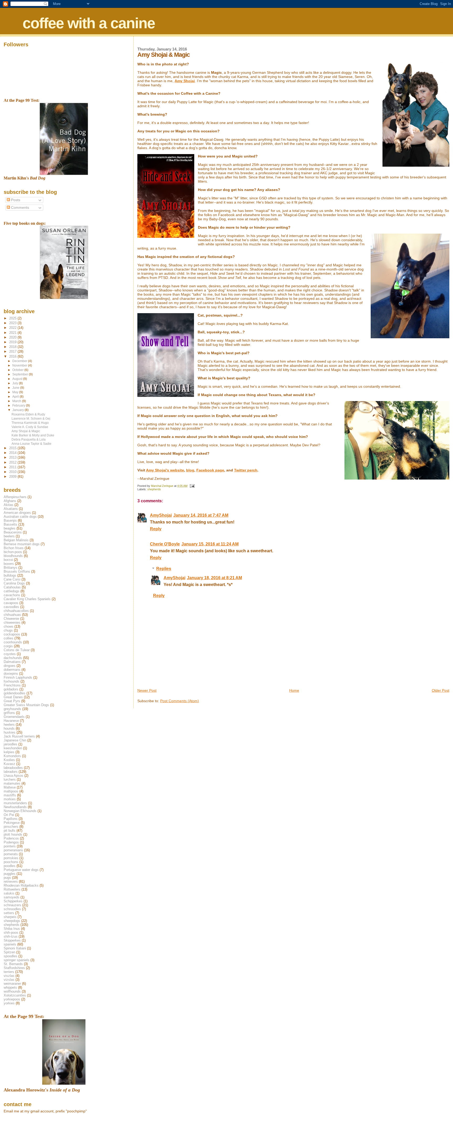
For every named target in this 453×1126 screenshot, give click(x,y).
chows (8, 626)
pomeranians (13, 850)
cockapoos (12, 634)
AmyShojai (161, 515)
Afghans (10, 501)
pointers (10, 846)
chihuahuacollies (16, 611)
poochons (11, 862)
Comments (19, 208)
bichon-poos (13, 552)
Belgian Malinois (16, 540)
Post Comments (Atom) (179, 701)
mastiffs (10, 795)
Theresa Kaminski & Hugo (30, 422)
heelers (9, 725)
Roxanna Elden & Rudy (28, 414)
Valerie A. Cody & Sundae (30, 427)
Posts (15, 200)
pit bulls (9, 830)
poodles (9, 866)
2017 (13, 351)
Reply (155, 529)
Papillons (11, 819)
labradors (11, 772)
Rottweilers (12, 889)
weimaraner (12, 984)
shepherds (154, 489)
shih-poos (11, 932)
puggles (9, 874)
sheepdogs (12, 921)
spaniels (10, 944)
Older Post (440, 690)
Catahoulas (12, 587)
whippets (10, 987)
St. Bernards (13, 964)
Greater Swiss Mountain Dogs (26, 705)
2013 (13, 457)
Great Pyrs (12, 701)
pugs (7, 878)
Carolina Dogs (14, 583)
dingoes (9, 666)
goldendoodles (14, 693)
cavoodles (11, 607)
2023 (13, 323)
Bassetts (10, 524)
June (16, 388)
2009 (13, 476)
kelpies (9, 752)
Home (294, 690)
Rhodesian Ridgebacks (21, 885)
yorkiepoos (12, 999)
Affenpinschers (15, 497)
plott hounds (13, 834)
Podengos (11, 842)
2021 (13, 333)
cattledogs (11, 591)
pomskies (11, 858)
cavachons (12, 595)
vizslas (9, 980)
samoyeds (11, 897)
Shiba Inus (12, 929)
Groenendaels (14, 717)
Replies (163, 569)
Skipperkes (12, 940)
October (18, 370)
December (20, 361)
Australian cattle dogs (20, 517)
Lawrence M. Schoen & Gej (31, 418)
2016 (13, 356)
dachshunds (13, 658)
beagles (9, 528)
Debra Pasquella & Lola (29, 439)
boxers (9, 564)
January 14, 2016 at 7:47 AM (200, 515)
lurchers (10, 779)
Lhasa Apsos (13, 776)
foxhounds (11, 681)
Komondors (12, 756)
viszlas (9, 976)
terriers (9, 972)
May (15, 392)
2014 (13, 453)
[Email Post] (191, 485)
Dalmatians (12, 662)
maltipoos (11, 791)
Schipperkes (13, 901)
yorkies (9, 1003)
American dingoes (17, 513)
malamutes (12, 783)
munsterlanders (15, 803)
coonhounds (13, 642)
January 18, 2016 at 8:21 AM (214, 578)
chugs (8, 630)
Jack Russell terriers (19, 736)
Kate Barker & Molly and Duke (33, 435)
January (18, 410)
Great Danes (13, 697)
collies (8, 638)
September (20, 374)
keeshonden (13, 748)
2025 (13, 318)
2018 (13, 347)
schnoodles (12, 909)
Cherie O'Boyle (165, 544)
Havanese (11, 721)
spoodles (10, 956)
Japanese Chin (15, 740)
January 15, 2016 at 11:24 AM (210, 544)
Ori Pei (9, 815)
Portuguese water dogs (21, 870)
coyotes (10, 654)
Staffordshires (14, 968)
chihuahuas (12, 615)
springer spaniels (16, 960)
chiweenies (12, 622)
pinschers (11, 827)
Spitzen (9, 952)
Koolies (9, 760)
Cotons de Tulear (17, 650)
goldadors (11, 689)
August (17, 379)
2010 (13, 472)
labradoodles (13, 768)
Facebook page (210, 470)
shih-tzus (11, 936)
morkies (10, 799)
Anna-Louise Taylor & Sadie (31, 443)
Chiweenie (11, 619)
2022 (13, 328)
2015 (13, 448)
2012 (13, 462)
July (15, 383)
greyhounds (12, 709)
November (20, 365)
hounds (9, 728)
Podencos (11, 838)
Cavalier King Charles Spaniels (27, 599)
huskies (9, 732)
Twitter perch (245, 470)
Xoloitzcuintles (15, 995)
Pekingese (12, 823)
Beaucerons (13, 532)
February (19, 405)
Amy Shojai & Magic (26, 431)
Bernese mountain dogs (22, 544)
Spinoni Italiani (15, 948)
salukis (9, 893)
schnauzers (12, 905)
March (17, 401)
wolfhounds (12, 991)
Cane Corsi (12, 579)
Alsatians (11, 509)
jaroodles (10, 744)
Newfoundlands (15, 807)
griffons (9, 713)
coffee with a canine (89, 23)
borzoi (8, 560)
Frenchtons (12, 685)
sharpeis (10, 917)
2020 (13, 337)
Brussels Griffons (17, 571)
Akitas (8, 505)
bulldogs (10, 575)
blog (190, 470)
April (16, 396)
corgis (8, 646)
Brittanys (10, 568)
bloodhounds (13, 556)
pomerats (11, 854)
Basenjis (10, 520)
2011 (13, 467)
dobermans (12, 670)
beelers (9, 536)
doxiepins (11, 673)
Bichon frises (14, 548)
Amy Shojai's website (165, 470)
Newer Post (147, 690)
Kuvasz (9, 764)
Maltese (10, 787)
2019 (13, 342)
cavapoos (11, 603)
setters (9, 913)
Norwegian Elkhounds (20, 811)
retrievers (11, 881)
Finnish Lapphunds (18, 677)
